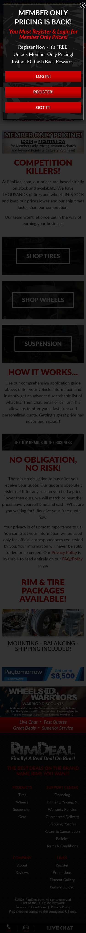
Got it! (43, 108)
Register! (43, 92)
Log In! (43, 77)
